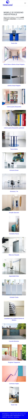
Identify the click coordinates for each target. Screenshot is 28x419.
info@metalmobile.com (17, 415)
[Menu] (25, 3)
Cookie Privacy (16, 417)
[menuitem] (25, 3)
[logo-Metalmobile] (11, 3)
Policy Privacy (10, 417)
